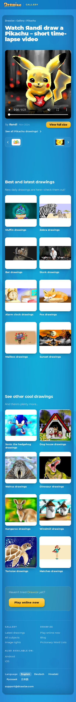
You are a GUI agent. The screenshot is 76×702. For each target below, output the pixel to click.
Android (10, 656)
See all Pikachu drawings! (21, 131)
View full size (58, 124)
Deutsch (39, 674)
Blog (43, 637)
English (25, 674)
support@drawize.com (19, 686)
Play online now (26, 602)
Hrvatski (53, 674)
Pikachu (31, 20)
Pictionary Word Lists (53, 642)
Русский (12, 679)
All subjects (12, 637)
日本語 (24, 679)
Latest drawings (15, 632)
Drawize (10, 20)
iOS (7, 661)
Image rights (13, 642)
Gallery (20, 20)
